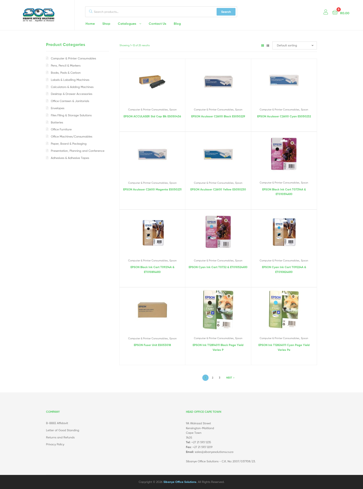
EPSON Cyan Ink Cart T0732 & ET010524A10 (218, 267)
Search (226, 12)
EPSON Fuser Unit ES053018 (152, 345)
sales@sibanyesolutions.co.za (214, 452)
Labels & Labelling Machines (70, 79)
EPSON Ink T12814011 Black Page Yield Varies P (218, 347)
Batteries (57, 122)
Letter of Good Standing (62, 430)
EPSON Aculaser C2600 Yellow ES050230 (218, 189)
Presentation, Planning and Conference (77, 150)
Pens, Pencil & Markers (65, 65)
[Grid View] (262, 45)
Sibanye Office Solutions (179, 482)
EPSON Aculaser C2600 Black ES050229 (218, 116)
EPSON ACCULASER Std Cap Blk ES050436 (152, 116)
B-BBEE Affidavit (57, 423)
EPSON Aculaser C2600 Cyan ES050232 (284, 116)
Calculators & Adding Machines (72, 87)
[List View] (268, 45)
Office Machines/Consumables (71, 136)
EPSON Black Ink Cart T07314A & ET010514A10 (284, 191)
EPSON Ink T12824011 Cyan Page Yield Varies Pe (284, 347)
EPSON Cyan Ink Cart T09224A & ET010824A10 (284, 269)
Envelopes (57, 108)
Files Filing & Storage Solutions (71, 115)
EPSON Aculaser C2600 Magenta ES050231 (152, 189)
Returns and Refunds (60, 437)
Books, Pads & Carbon (66, 72)
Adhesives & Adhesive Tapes (70, 158)
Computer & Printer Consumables (148, 109)
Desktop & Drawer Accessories (71, 94)
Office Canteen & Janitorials (70, 101)
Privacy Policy (55, 444)
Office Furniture (61, 129)
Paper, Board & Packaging (69, 143)
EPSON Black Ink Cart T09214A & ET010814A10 (152, 269)
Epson (173, 109)
